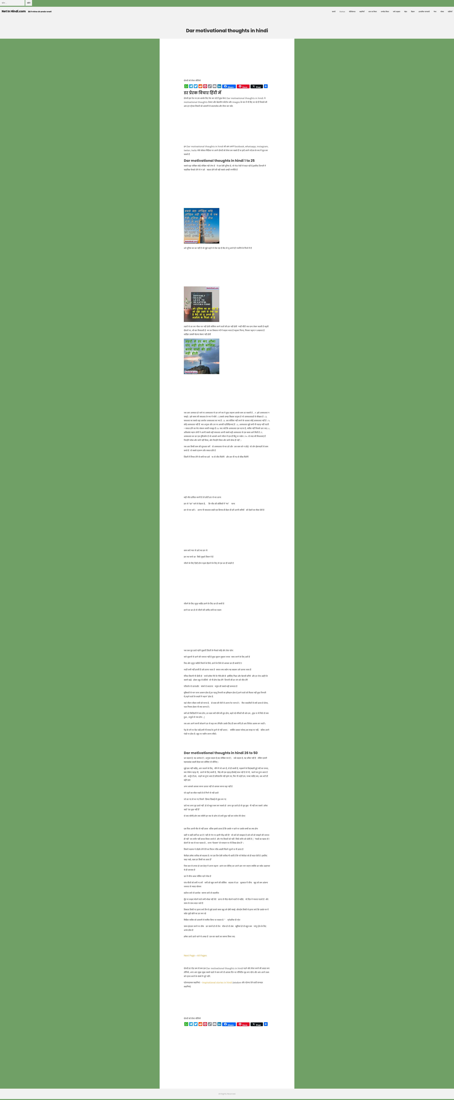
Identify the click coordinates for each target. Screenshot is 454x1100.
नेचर (435, 11)
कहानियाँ (361, 11)
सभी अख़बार (396, 11)
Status (342, 11)
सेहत (405, 11)
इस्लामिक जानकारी (424, 11)
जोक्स (442, 11)
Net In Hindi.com (14, 11)
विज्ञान (413, 11)
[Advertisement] (227, 60)
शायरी (333, 11)
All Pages (202, 955)
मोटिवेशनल (352, 11)
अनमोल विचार (385, 11)
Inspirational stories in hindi (217, 982)
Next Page (189, 955)
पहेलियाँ (450, 11)
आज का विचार (372, 11)
